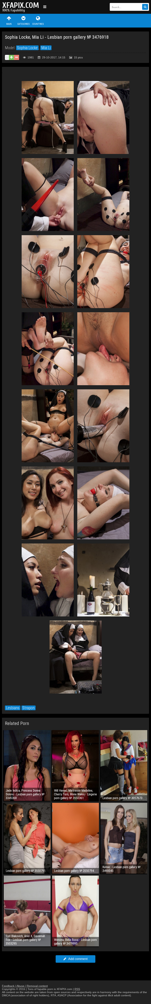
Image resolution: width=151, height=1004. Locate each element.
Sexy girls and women (21, 7)
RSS (77, 989)
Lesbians (12, 708)
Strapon (28, 708)
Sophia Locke (27, 47)
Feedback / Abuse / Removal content (25, 985)
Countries (38, 24)
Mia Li (46, 47)
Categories (23, 24)
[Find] (145, 7)
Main (9, 24)
